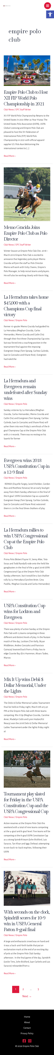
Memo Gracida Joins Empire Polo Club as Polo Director (25, 233)
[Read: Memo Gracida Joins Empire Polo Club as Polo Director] (27, 194)
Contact (27, 1028)
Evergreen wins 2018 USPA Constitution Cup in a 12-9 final (27, 466)
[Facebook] (24, 1041)
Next (27, 996)
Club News (9, 109)
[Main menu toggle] (47, 5)
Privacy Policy (27, 1033)
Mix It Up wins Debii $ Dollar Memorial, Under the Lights (25, 685)
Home (27, 1017)
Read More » (9, 156)
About (27, 1022)
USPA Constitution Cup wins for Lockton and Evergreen (24, 611)
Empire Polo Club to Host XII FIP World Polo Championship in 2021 (26, 98)
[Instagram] (30, 1041)
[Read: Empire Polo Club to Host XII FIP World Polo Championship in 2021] (27, 70)
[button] (50, 14)
